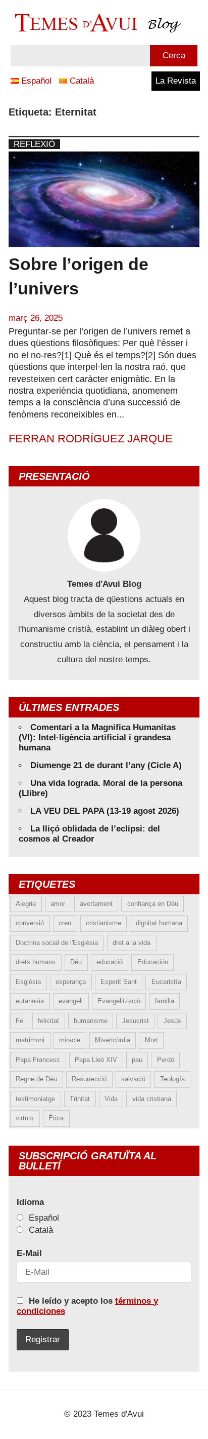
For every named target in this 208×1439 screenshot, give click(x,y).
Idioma (30, 1202)
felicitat (48, 1021)
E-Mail (29, 1253)
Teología (172, 1079)
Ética (56, 1118)
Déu (76, 962)
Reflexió (34, 144)
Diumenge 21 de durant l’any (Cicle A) (106, 765)
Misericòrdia (112, 1040)
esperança (71, 982)
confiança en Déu (152, 903)
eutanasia (30, 1001)
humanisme (91, 1021)
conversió (30, 923)
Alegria (26, 903)
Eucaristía (166, 982)
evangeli (71, 1001)
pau (137, 1060)
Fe (19, 1021)
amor (57, 903)
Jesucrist (135, 1021)
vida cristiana (151, 1099)
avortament (96, 903)
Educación (152, 962)
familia (164, 1001)
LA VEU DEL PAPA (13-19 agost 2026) (104, 811)
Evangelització (118, 1001)
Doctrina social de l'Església (57, 942)
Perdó (165, 1060)
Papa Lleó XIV (96, 1060)
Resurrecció (89, 1079)
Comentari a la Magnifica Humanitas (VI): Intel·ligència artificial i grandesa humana (97, 737)
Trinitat (80, 1099)
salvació (133, 1079)
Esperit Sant (118, 982)
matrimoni (30, 1040)
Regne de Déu (36, 1079)
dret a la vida (131, 942)
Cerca (174, 55)
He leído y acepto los (87, 1306)
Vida (111, 1099)
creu (65, 923)
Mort (151, 1040)
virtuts (25, 1118)
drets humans (36, 962)
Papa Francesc (38, 1060)
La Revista (175, 81)
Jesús (172, 1021)
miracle (69, 1040)
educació (109, 962)
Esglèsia (28, 982)
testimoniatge (35, 1099)
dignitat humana (159, 923)
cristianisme (103, 923)
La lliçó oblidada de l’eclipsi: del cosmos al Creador (89, 834)
